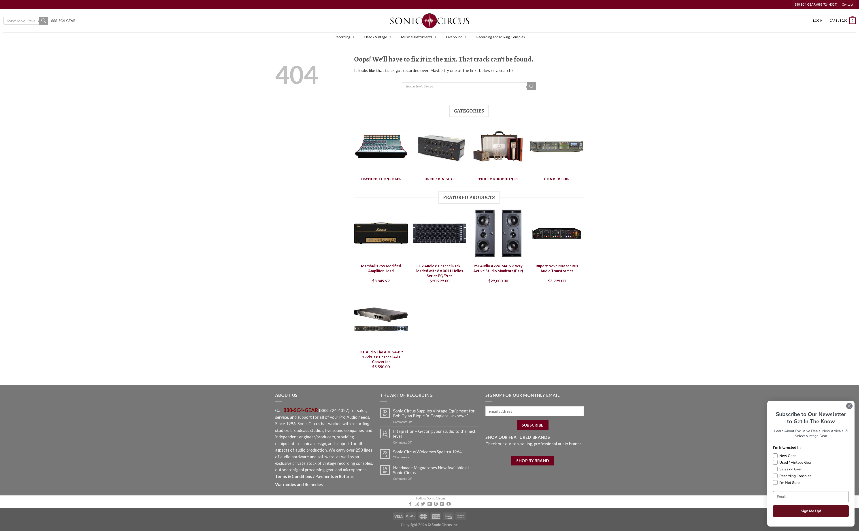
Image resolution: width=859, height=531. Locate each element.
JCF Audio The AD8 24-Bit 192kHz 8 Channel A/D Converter (381, 357)
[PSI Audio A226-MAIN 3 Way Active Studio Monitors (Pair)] (498, 233)
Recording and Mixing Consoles (500, 37)
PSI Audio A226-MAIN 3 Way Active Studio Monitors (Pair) (498, 268)
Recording (342, 37)
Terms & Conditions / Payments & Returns (314, 476)
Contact (847, 4)
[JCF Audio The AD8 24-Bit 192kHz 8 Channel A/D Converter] (381, 319)
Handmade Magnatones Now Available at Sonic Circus (431, 470)
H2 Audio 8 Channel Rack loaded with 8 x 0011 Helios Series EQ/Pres (439, 271)
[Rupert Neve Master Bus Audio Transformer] (557, 233)
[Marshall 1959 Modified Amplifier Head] (381, 233)
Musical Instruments (416, 37)
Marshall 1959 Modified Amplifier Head (381, 268)
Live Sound (454, 37)
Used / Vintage (375, 37)
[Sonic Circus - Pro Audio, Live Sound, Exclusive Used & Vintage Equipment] (429, 20)
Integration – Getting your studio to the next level (434, 434)
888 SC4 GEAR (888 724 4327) (816, 4)
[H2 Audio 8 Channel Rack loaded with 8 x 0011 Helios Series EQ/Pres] (439, 233)
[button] (353, 36)
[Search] (43, 21)
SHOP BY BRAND (532, 460)
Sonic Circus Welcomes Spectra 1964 (427, 451)
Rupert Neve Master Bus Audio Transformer (557, 268)
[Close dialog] (849, 406)
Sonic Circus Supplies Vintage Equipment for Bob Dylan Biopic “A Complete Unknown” (434, 413)
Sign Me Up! (811, 511)
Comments (401, 457)
